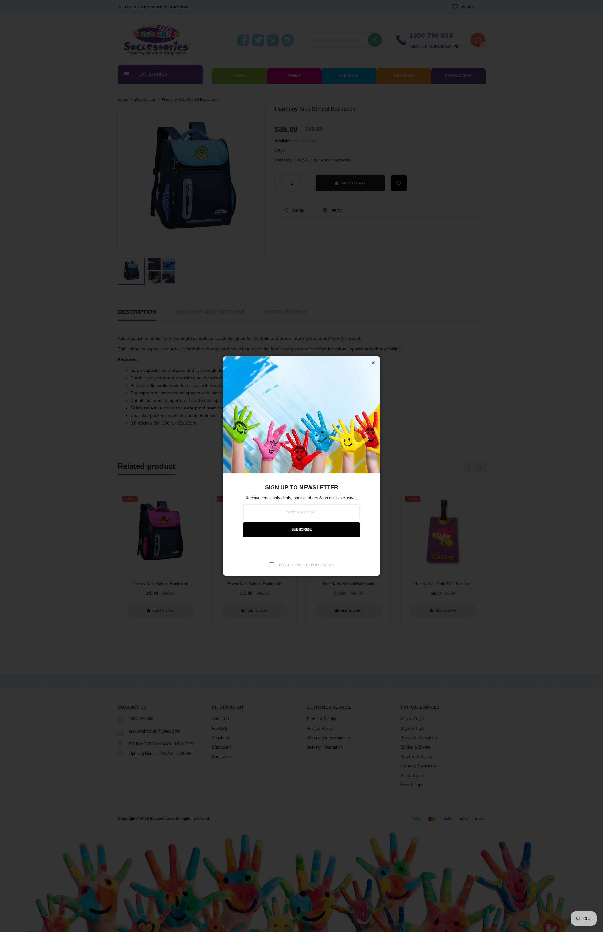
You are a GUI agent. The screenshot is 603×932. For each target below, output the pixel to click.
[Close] (373, 363)
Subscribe (301, 529)
